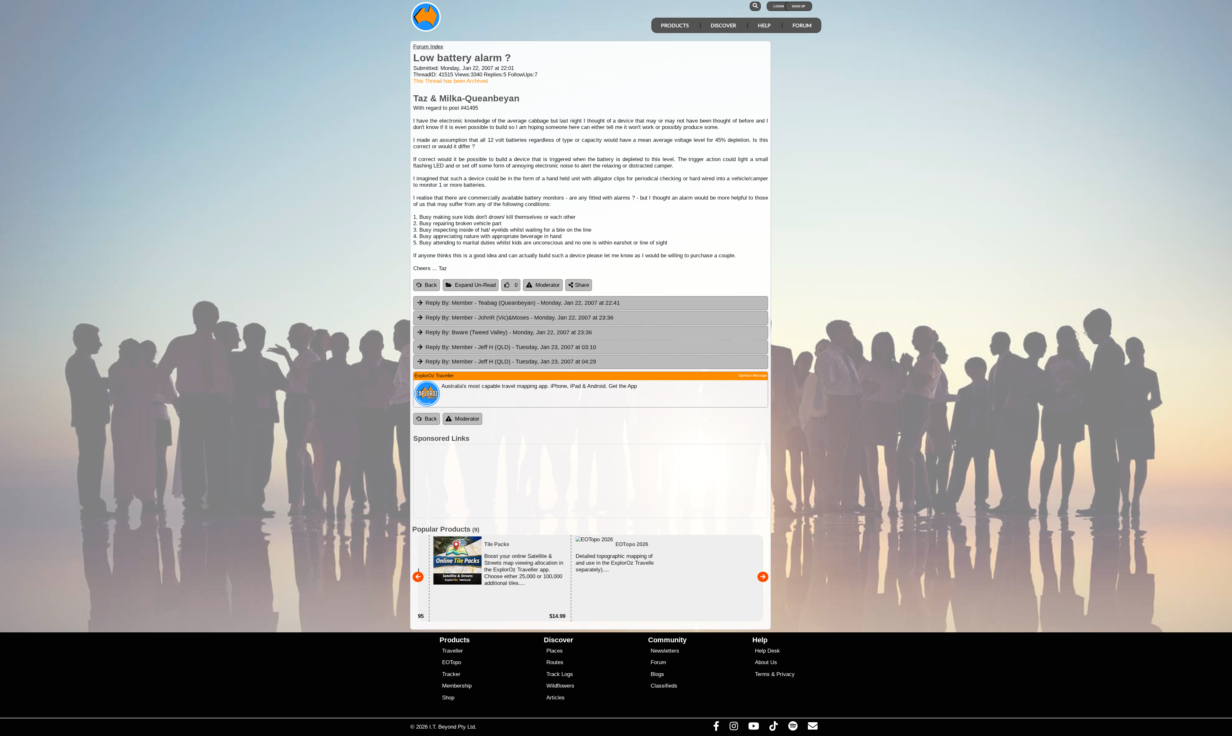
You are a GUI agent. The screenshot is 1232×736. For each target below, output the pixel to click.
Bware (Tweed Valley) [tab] (508, 332)
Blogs (657, 674)
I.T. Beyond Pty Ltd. (452, 726)
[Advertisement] (590, 481)
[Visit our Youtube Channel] (754, 727)
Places (554, 651)
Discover (723, 25)
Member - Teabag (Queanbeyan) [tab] (522, 303)
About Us (766, 662)
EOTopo (451, 662)
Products (675, 25)
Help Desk (767, 651)
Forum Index (428, 47)
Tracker (451, 674)
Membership (457, 686)
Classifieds (664, 686)
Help (764, 25)
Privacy (785, 674)
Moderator (547, 285)
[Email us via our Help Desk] (812, 727)
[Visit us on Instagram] (733, 727)
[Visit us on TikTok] (773, 727)
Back (431, 285)
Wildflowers (560, 686)
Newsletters (665, 651)
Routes (554, 662)
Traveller (452, 651)
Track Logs (559, 674)
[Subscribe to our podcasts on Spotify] (793, 727)
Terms (762, 674)
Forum (802, 25)
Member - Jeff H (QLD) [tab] (510, 347)
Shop (448, 698)
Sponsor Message (753, 375)
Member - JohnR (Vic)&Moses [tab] (519, 317)
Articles (555, 698)
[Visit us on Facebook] (716, 727)
